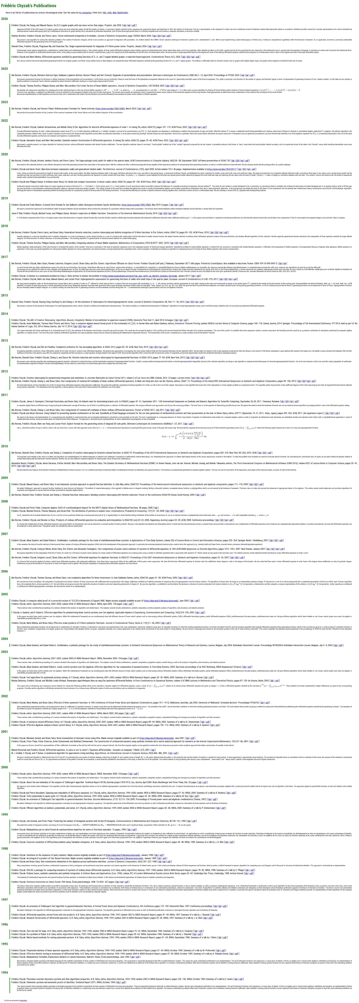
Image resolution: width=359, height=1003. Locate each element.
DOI (159, 35)
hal (129, 25)
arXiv (109, 12)
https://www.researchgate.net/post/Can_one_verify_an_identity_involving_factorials (139, 276)
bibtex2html (23, 1000)
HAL (104, 12)
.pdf (133, 25)
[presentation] (175, 79)
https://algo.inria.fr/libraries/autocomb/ (161, 600)
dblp (114, 12)
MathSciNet (122, 12)
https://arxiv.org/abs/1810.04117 (221, 169)
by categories (85, 12)
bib (124, 25)
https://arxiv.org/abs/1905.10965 (110, 108)
